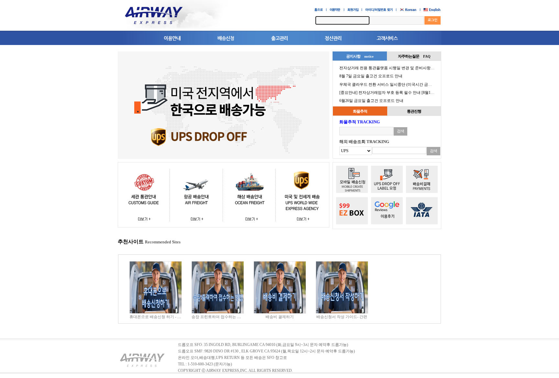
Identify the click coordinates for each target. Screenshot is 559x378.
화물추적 (360, 111)
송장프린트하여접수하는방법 (218, 317)
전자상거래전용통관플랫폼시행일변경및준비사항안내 (389, 68)
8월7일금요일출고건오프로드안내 (370, 76)
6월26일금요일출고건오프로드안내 (371, 100)
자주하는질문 (414, 56)
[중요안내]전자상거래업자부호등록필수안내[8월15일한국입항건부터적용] (407, 92)
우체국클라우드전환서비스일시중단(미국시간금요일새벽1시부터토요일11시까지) (414, 84)
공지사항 (360, 56)
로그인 (432, 20)
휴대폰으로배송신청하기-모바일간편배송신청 (171, 317)
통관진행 (414, 111)
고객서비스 (387, 38)
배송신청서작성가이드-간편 (341, 317)
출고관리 (279, 38)
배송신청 (225, 38)
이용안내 (172, 38)
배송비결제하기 (280, 317)
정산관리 (333, 38)
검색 (400, 131)
